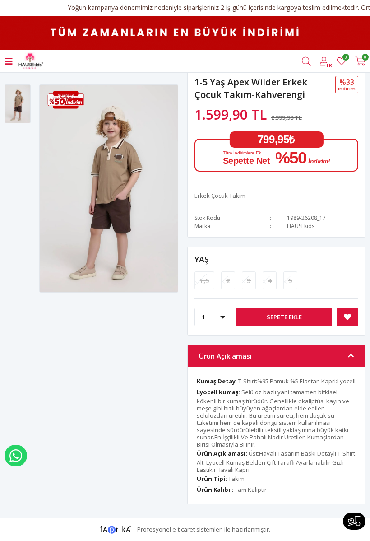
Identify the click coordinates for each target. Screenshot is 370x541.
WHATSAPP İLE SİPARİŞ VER (16, 455)
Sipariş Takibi (354, 521)
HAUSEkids (300, 226)
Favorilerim (345, 58)
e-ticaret (183, 529)
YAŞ (201, 259)
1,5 (204, 280)
